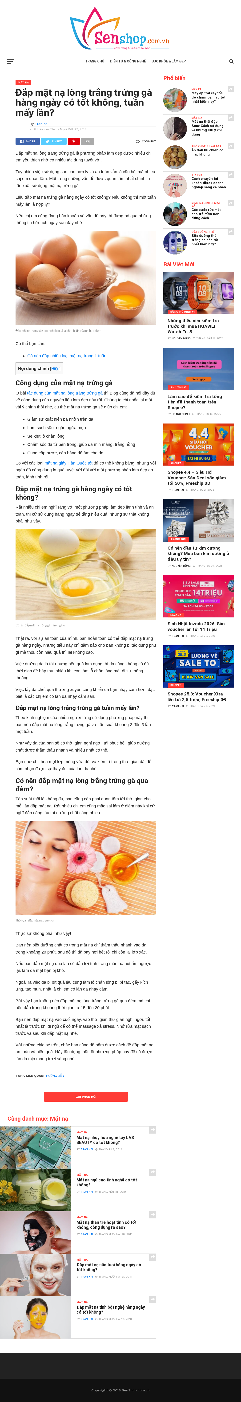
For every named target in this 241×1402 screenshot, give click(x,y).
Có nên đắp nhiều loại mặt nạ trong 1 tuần (66, 355)
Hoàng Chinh (181, 414)
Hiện (55, 368)
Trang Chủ (94, 61)
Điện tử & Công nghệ (128, 61)
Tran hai (41, 124)
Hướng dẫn (55, 1075)
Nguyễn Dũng (181, 338)
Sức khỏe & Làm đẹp (169, 61)
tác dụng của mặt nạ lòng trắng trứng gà (65, 393)
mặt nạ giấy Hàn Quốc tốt (68, 462)
